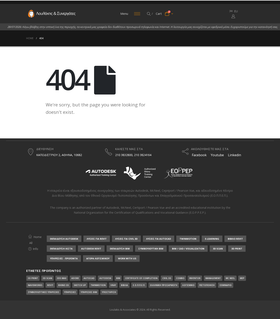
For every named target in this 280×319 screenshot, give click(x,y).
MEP (242, 278)
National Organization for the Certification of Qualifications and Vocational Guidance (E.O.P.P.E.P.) (140, 212)
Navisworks (35, 285)
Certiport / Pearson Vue (149, 208)
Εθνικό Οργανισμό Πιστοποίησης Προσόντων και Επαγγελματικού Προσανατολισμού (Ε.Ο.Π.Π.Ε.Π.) (159, 195)
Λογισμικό (188, 285)
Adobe (75, 278)
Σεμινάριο (226, 285)
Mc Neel (230, 278)
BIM (118, 278)
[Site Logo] (51, 13)
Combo (180, 278)
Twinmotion (98, 285)
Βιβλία (124, 285)
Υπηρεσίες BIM (89, 292)
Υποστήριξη (109, 292)
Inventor (194, 278)
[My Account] (233, 16)
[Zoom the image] (101, 167)
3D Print (33, 278)
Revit (50, 285)
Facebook (199, 155)
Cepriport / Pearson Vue (178, 191)
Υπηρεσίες (70, 292)
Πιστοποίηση (207, 285)
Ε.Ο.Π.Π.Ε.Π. (139, 285)
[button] (149, 13)
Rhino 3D (63, 285)
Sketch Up (80, 285)
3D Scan (47, 278)
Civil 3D (166, 278)
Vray (113, 285)
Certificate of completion (141, 278)
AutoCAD (89, 278)
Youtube (217, 155)
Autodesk (141, 191)
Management (213, 278)
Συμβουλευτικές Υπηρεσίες (43, 292)
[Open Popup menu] (137, 14)
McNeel (155, 191)
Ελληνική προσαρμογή (163, 285)
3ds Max (61, 278)
